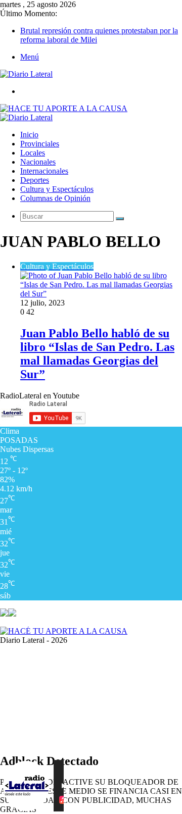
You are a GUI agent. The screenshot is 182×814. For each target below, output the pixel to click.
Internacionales (44, 171)
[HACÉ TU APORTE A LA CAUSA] (63, 631)
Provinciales (39, 143)
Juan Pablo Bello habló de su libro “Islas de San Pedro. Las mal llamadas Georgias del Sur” (97, 354)
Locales (32, 152)
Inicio (29, 134)
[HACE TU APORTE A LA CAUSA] (63, 108)
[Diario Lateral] (26, 74)
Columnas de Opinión (55, 198)
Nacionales (38, 162)
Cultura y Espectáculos (57, 189)
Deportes (34, 180)
